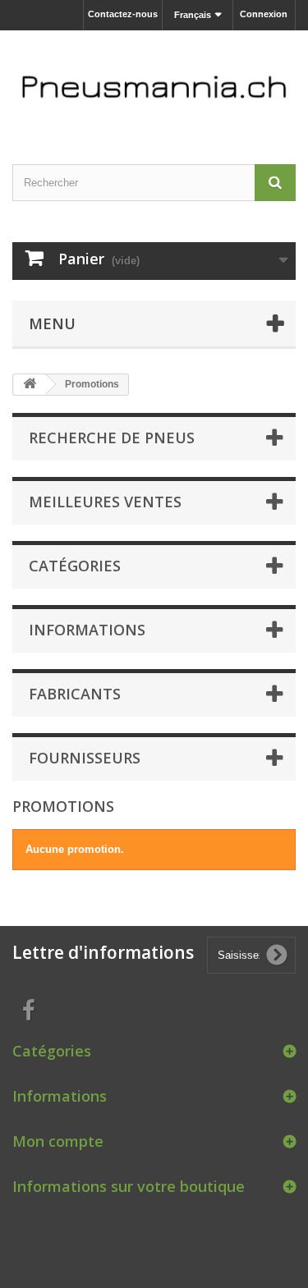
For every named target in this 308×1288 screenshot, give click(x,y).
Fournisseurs (84, 758)
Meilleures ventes (105, 501)
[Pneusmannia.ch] (154, 83)
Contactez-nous (123, 14)
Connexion (263, 14)
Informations (87, 629)
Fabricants (75, 694)
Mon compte (57, 1141)
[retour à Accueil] (29, 384)
